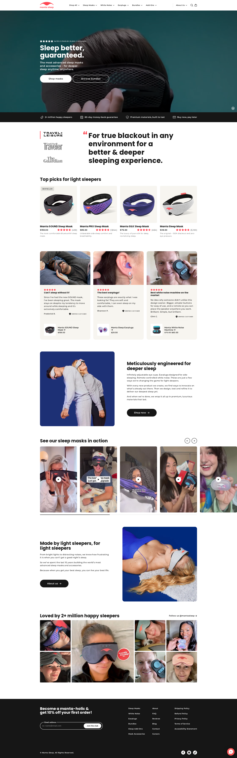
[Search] (192, 5)
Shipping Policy (182, 708)
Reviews (156, 719)
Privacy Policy (181, 719)
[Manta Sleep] (47, 5)
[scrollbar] (118, 514)
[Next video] (194, 440)
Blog (154, 724)
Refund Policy (181, 714)
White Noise (106, 5)
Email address (50, 722)
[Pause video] (233, 108)
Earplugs (122, 5)
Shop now (140, 412)
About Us (180, 5)
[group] (58, 212)
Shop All (73, 5)
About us (52, 583)
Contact (156, 729)
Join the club (92, 726)
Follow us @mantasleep (182, 616)
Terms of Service (182, 724)
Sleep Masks (89, 5)
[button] (58, 479)
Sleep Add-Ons (135, 729)
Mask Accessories (136, 734)
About (155, 708)
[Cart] (196, 5)
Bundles (136, 5)
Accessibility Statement (186, 729)
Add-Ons (150, 5)
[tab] (58, 135)
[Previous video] (187, 440)
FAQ (154, 714)
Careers (156, 734)
